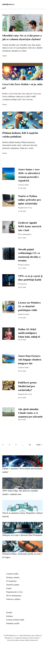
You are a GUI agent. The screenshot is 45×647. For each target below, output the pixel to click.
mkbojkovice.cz (8, 4)
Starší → (39, 445)
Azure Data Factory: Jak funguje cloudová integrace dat (29, 360)
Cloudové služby (23, 185)
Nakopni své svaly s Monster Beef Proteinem (22, 535)
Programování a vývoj (25, 208)
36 (30, 445)
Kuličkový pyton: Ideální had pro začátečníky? (27, 386)
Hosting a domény (24, 265)
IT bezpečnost (22, 284)
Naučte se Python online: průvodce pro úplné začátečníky (29, 200)
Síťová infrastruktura (24, 234)
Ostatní (4, 56)
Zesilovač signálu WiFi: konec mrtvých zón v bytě (29, 226)
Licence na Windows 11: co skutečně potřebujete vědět (29, 306)
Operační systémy (23, 314)
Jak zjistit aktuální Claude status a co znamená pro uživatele (30, 413)
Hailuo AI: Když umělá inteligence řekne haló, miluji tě (29, 333)
